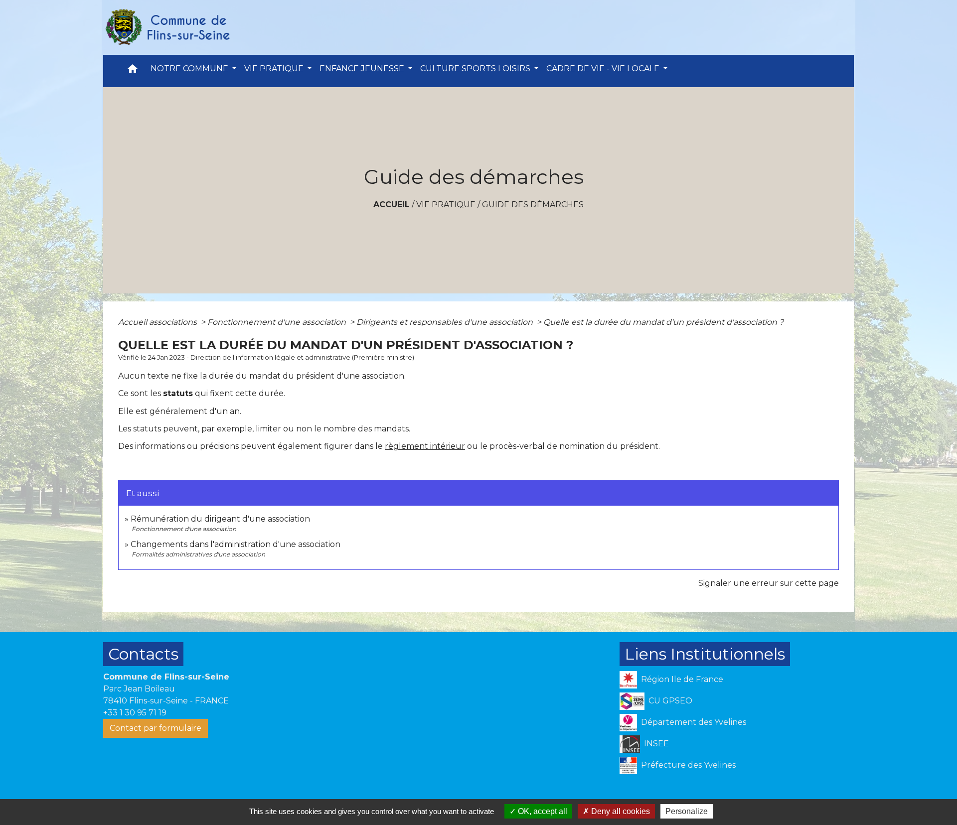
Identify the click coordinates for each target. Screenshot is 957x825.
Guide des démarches (533, 204)
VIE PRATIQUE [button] (275, 68)
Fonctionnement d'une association (277, 322)
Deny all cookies (619, 811)
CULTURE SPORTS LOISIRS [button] (476, 68)
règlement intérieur (425, 446)
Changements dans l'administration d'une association (235, 544)
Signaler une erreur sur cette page (768, 583)
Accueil (391, 204)
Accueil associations (158, 322)
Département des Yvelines (693, 722)
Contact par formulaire (155, 728)
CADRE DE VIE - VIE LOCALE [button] (603, 68)
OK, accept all (541, 811)
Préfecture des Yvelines (688, 765)
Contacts (143, 654)
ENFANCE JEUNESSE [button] (362, 68)
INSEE (656, 743)
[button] (133, 71)
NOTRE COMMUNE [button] (190, 68)
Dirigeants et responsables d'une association (445, 322)
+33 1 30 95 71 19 (134, 712)
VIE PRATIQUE (446, 204)
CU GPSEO (670, 700)
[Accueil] (167, 27)
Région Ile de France (682, 679)
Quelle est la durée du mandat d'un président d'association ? (663, 322)
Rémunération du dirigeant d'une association (220, 519)
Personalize (686, 811)
